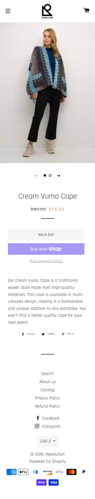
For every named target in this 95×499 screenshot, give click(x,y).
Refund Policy (47, 406)
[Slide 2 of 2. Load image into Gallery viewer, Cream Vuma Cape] (50, 175)
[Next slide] (58, 175)
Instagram (50, 426)
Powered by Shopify (47, 461)
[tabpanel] (47, 92)
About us (47, 382)
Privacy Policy (47, 398)
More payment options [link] (46, 261)
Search (47, 374)
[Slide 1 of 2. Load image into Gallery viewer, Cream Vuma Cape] (45, 175)
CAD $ (45, 441)
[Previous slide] (36, 175)
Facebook (50, 418)
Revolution (55, 454)
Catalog (47, 390)
